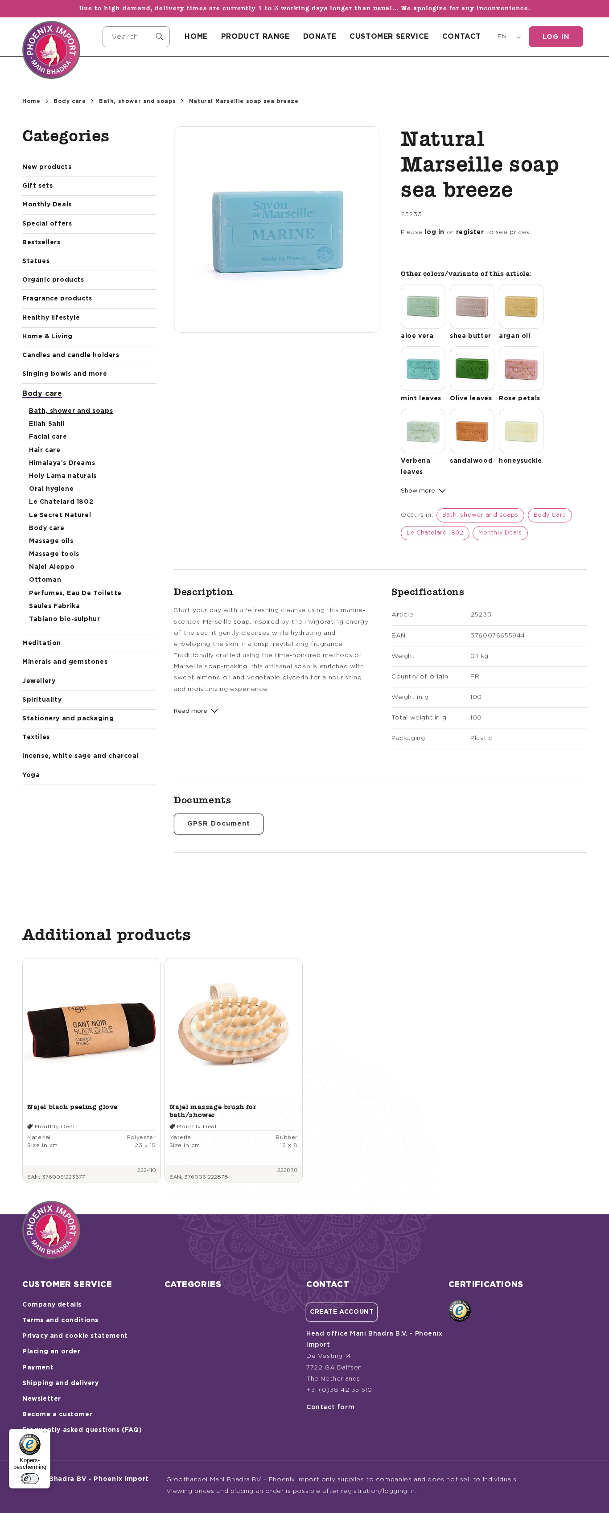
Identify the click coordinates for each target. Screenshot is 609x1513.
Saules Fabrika (54, 606)
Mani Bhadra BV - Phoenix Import (89, 1479)
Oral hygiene (51, 489)
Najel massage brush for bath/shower (212, 1110)
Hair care (44, 450)
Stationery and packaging (68, 718)
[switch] (30, 1478)
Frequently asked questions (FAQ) (82, 1430)
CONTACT (461, 36)
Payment (37, 1368)
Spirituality (42, 700)
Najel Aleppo (51, 567)
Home (31, 101)
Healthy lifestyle (51, 318)
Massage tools (54, 554)
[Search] (159, 36)
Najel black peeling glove (72, 1106)
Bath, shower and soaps (137, 101)
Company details (52, 1305)
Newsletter (41, 1399)
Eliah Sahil (47, 424)
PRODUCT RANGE (255, 36)
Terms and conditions (60, 1320)
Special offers (47, 224)
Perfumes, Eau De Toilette (75, 593)
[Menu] (45, 1434)
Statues (35, 261)
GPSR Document (218, 823)
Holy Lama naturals (63, 476)
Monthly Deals (47, 204)
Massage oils (51, 541)
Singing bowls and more (64, 374)
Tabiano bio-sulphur (64, 619)
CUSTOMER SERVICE (389, 36)
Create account (342, 1312)
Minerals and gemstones (64, 662)
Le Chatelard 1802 (61, 502)
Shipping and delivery (60, 1383)
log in (435, 232)
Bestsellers (41, 242)
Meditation (41, 643)
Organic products (53, 280)
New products (46, 167)
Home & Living (47, 336)
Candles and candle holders (70, 355)
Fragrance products (57, 299)
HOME (196, 36)
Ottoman (45, 580)
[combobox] (136, 37)
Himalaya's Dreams (62, 463)
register (470, 232)
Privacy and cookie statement (75, 1336)
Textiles (36, 737)
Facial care (48, 437)
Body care (69, 101)
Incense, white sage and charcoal (80, 756)
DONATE (320, 36)
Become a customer (57, 1414)
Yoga (31, 775)
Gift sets (37, 186)
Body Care (550, 515)
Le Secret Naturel (60, 515)
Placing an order (51, 1352)
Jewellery (38, 681)
